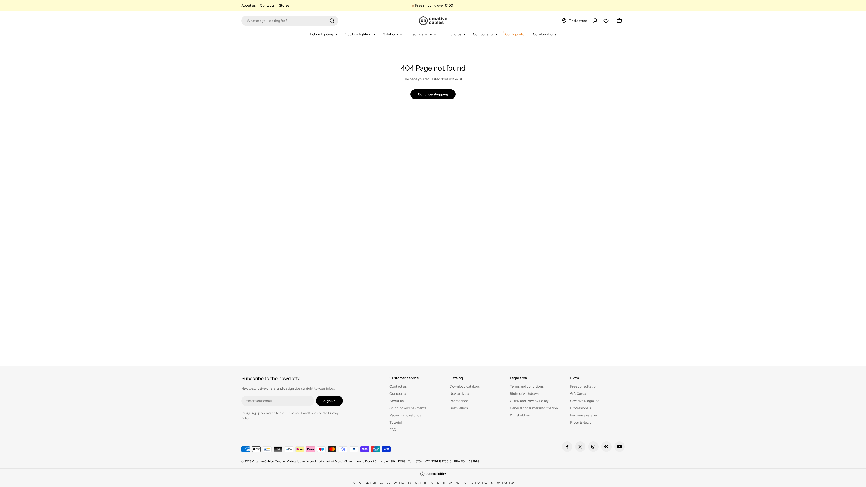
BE (367, 482)
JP (450, 482)
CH (374, 482)
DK (395, 482)
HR (424, 482)
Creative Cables (263, 461)
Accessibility (436, 474)
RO (471, 482)
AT (360, 482)
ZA (512, 482)
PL (464, 482)
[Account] (595, 20)
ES (402, 482)
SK (478, 482)
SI (492, 482)
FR (409, 482)
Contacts (267, 5)
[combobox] (289, 21)
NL (457, 482)
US (505, 482)
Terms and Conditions (300, 413)
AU (353, 482)
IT (444, 482)
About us (248, 5)
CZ (381, 482)
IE (438, 482)
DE (388, 482)
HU (431, 482)
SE (485, 482)
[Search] (332, 20)
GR (417, 482)
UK (498, 482)
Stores (284, 5)
